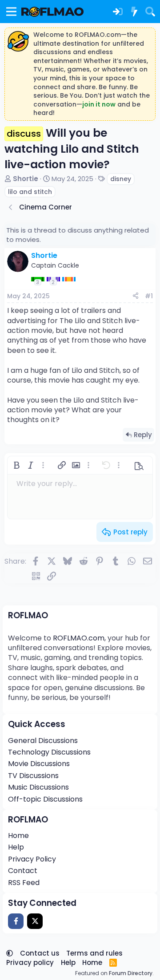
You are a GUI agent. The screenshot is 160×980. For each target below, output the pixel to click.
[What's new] (134, 11)
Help (16, 847)
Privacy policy (30, 962)
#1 (149, 296)
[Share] (135, 296)
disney (120, 178)
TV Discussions (33, 776)
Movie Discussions (39, 764)
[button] (16, 465)
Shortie (25, 178)
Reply (143, 434)
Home (18, 835)
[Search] (150, 11)
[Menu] (11, 11)
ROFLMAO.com (78, 638)
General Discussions (43, 740)
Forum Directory (130, 973)
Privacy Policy (32, 859)
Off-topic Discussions (45, 799)
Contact (22, 870)
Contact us (40, 953)
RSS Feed (24, 882)
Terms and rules (94, 953)
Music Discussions (38, 787)
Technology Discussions (49, 752)
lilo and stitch (30, 191)
